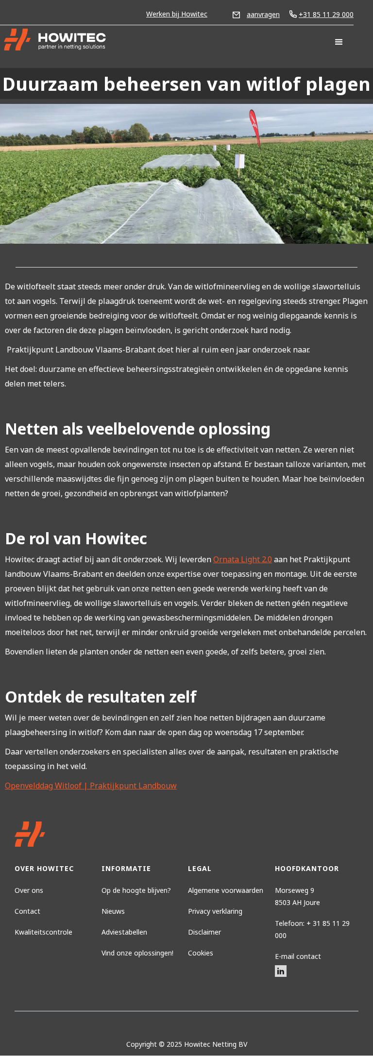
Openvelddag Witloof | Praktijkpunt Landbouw (91, 785)
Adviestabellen (124, 932)
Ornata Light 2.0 (242, 559)
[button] (339, 42)
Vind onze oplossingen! (137, 952)
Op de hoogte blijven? (136, 890)
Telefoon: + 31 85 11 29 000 (312, 929)
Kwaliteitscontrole (43, 932)
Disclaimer (204, 932)
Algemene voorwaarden (225, 890)
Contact (27, 911)
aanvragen (263, 14)
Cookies (200, 952)
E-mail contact (298, 956)
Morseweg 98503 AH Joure (297, 896)
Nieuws (113, 911)
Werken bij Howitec (176, 13)
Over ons (29, 890)
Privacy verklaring (215, 911)
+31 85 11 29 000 (326, 14)
